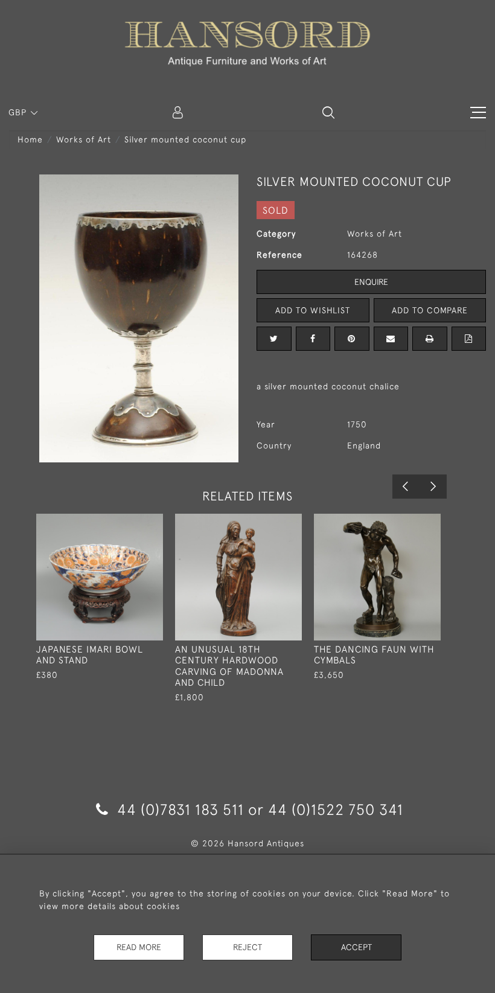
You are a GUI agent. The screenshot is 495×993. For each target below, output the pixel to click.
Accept (356, 947)
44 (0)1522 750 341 (335, 809)
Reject (247, 947)
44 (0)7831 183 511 (180, 809)
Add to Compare (430, 310)
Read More (139, 947)
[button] (328, 112)
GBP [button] (19, 112)
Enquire (371, 282)
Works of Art (83, 139)
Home (30, 139)
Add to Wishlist (312, 310)
